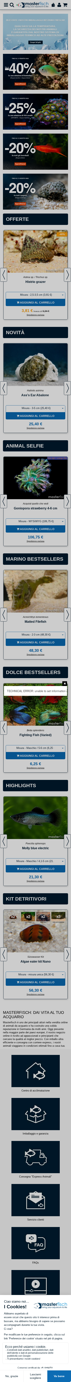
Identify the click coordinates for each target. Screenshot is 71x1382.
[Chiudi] (64, 683)
